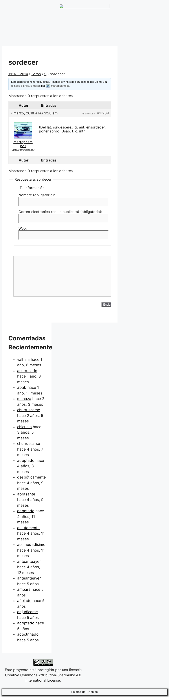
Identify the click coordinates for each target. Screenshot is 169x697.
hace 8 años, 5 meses (27, 85)
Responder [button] (88, 113)
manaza (24, 398)
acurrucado (27, 371)
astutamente (28, 528)
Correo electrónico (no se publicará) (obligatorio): (60, 212)
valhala (23, 359)
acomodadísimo (31, 544)
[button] (139, 12)
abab (21, 387)
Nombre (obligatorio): (36, 195)
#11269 (103, 113)
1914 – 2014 (18, 74)
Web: (22, 228)
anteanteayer (29, 561)
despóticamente (31, 477)
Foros (36, 74)
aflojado (24, 600)
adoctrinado (28, 634)
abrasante (26, 494)
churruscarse (28, 410)
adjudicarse (27, 612)
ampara (24, 589)
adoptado (25, 460)
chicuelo (24, 427)
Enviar (107, 304)
